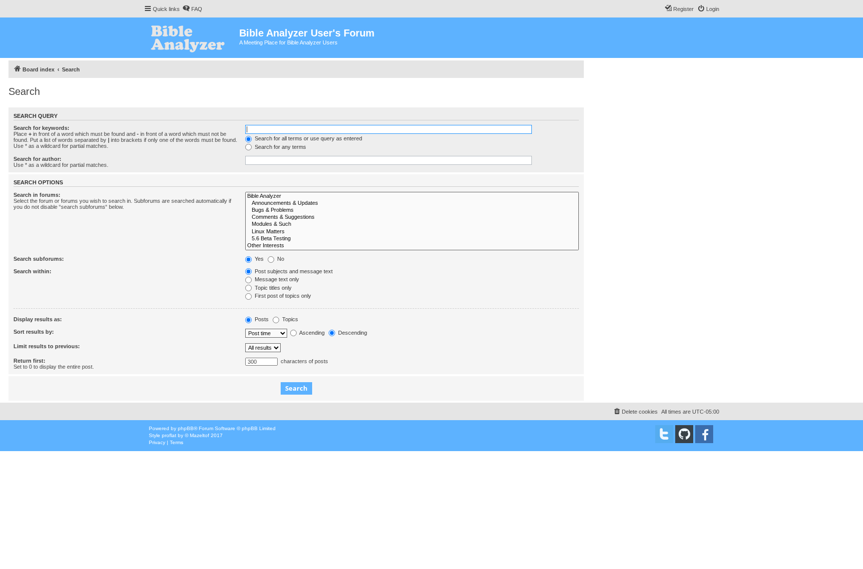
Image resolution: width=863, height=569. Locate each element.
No (280, 259)
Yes (258, 259)
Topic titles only (272, 288)
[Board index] (191, 37)
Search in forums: (36, 195)
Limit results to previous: (46, 346)
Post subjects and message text (293, 271)
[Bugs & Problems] (412, 210)
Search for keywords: (41, 128)
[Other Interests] (412, 245)
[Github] (684, 434)
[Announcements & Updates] (412, 203)
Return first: (29, 361)
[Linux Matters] (412, 231)
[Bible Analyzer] (412, 196)
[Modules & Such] (412, 224)
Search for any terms (279, 147)
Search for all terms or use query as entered (307, 138)
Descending (352, 333)
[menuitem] (192, 9)
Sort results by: (33, 332)
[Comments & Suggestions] (412, 217)
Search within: (32, 271)
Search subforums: (38, 259)
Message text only (276, 279)
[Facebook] (704, 434)
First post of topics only (282, 296)
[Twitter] (664, 434)
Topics (289, 319)
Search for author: (37, 159)
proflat (169, 435)
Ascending (311, 333)
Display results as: (37, 319)
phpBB (186, 428)
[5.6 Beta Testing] (412, 238)
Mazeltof (199, 435)
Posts (261, 319)
